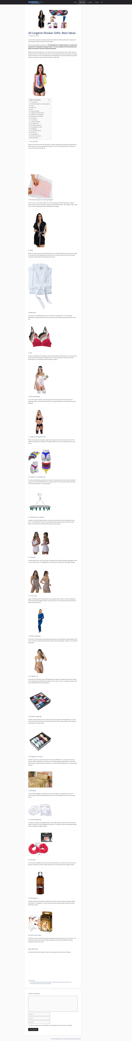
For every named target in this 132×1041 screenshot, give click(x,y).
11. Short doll (34, 120)
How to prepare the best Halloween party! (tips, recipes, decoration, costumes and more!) (50, 982)
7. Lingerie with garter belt (37, 113)
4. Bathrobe (33, 107)
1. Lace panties (34, 102)
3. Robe (32, 105)
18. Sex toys (34, 132)
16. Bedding (34, 129)
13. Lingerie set (34, 123)
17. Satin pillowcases (36, 130)
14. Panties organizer (36, 125)
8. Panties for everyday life (37, 114)
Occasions (89, 2)
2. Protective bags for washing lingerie (40, 104)
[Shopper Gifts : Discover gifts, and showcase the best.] (35, 2)
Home (75, 2)
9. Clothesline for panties (36, 116)
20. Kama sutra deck (36, 136)
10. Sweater (34, 118)
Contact (97, 2)
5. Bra (31, 109)
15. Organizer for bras (36, 127)
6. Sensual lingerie (34, 111)
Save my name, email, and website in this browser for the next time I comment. (51, 1025)
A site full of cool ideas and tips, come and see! (40, 983)
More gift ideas (34, 137)
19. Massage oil (34, 134)
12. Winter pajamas (35, 121)
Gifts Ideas (82, 2)
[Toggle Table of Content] (48, 100)
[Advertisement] (53, 164)
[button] (102, 2)
